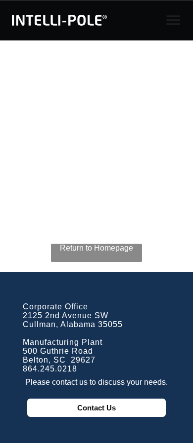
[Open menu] (173, 20)
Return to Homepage (96, 248)
